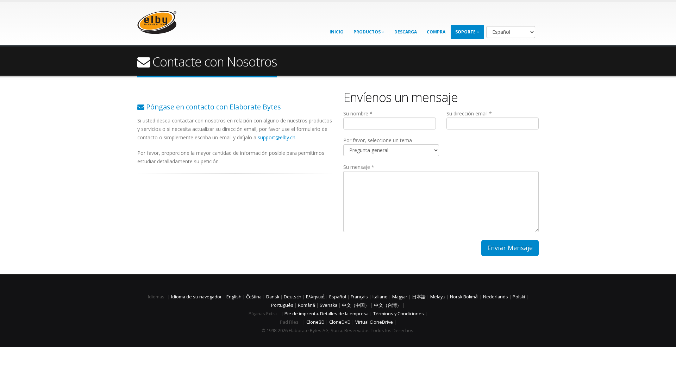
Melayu (437, 297)
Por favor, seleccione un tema (377, 140)
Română (306, 305)
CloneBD (315, 322)
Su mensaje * (358, 167)
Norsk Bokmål (464, 297)
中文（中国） (355, 305)
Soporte (466, 32)
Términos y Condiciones (398, 314)
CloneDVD (340, 322)
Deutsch (292, 297)
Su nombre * (358, 113)
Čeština (254, 297)
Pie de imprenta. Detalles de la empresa (326, 314)
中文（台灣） (387, 305)
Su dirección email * (469, 113)
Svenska (328, 305)
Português (282, 305)
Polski (519, 297)
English (234, 297)
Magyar (399, 297)
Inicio (337, 32)
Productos (367, 32)
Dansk (272, 297)
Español (337, 297)
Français (359, 297)
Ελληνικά (315, 297)
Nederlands (495, 297)
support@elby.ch (276, 137)
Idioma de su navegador (196, 297)
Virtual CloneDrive (374, 322)
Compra (436, 32)
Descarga (405, 32)
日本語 (419, 297)
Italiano (380, 297)
